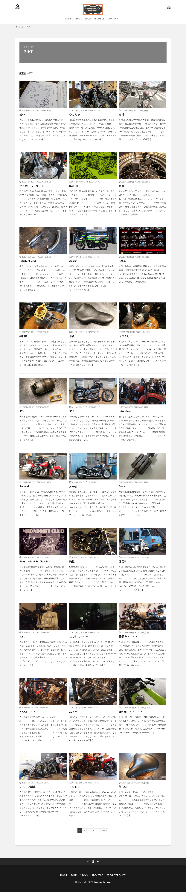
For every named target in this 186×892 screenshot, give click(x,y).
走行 (121, 114)
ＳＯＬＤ (74, 786)
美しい (123, 786)
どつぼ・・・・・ (30, 711)
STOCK (78, 18)
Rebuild (24, 486)
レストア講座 (27, 786)
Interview (125, 411)
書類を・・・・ (128, 636)
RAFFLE (74, 185)
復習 (121, 185)
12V (21, 411)
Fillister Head (27, 260)
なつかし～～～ (78, 636)
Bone (122, 486)
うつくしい (125, 336)
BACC (123, 260)
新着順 (22, 72)
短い (22, 114)
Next (104, 831)
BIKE (29, 27)
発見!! (73, 561)
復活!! (122, 561)
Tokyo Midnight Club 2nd (34, 561)
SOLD (88, 18)
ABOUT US (99, 18)
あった (73, 711)
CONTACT (113, 18)
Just (22, 636)
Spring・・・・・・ (131, 711)
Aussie (73, 260)
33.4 (71, 411)
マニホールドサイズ (31, 185)
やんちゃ (74, 114)
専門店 (23, 336)
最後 (72, 336)
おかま (73, 486)
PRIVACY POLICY (116, 875)
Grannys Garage (102, 882)
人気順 (30, 72)
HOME (68, 18)
